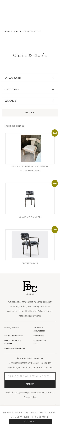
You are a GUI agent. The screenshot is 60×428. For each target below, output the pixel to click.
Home (7, 31)
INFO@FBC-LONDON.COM (14, 348)
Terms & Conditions (13, 336)
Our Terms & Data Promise (12, 341)
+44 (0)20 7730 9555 (40, 341)
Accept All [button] (30, 422)
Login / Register (12, 328)
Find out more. (40, 417)
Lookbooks (39, 336)
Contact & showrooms (39, 329)
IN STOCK (17, 31)
